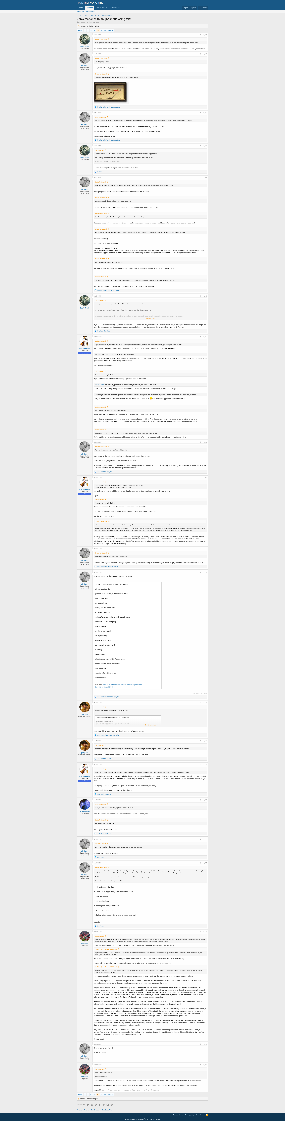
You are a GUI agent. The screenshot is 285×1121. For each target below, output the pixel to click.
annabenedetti (83, 22)
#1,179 (205, 1044)
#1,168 (205, 442)
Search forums (90, 11)
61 (105, 30)
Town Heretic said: (101, 39)
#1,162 (205, 54)
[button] (106, 8)
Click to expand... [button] (150, 318)
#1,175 (205, 800)
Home (80, 7)
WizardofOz (85, 811)
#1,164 (205, 146)
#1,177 (205, 863)
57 (91, 30)
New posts (80, 11)
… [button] (88, 30)
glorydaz (84, 714)
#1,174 (205, 764)
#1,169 (205, 477)
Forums (90, 7)
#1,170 (205, 549)
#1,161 (205, 35)
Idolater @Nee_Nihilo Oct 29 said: (106, 949)
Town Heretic (84, 348)
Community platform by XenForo (142, 1119)
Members (113, 7)
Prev (80, 30)
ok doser (84, 65)
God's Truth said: (100, 117)
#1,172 (205, 702)
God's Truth (85, 46)
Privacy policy (189, 1115)
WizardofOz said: (100, 844)
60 (101, 30)
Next (109, 30)
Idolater (84, 943)
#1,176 (205, 839)
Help (197, 1115)
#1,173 (205, 741)
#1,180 (205, 1065)
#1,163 (205, 113)
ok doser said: (99, 150)
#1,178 (205, 932)
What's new (100, 7)
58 (94, 30)
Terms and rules (178, 1115)
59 (98, 30)
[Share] (200, 35)
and (103, 331)
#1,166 (205, 296)
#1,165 (205, 178)
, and (108, 107)
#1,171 (205, 572)
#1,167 (205, 337)
